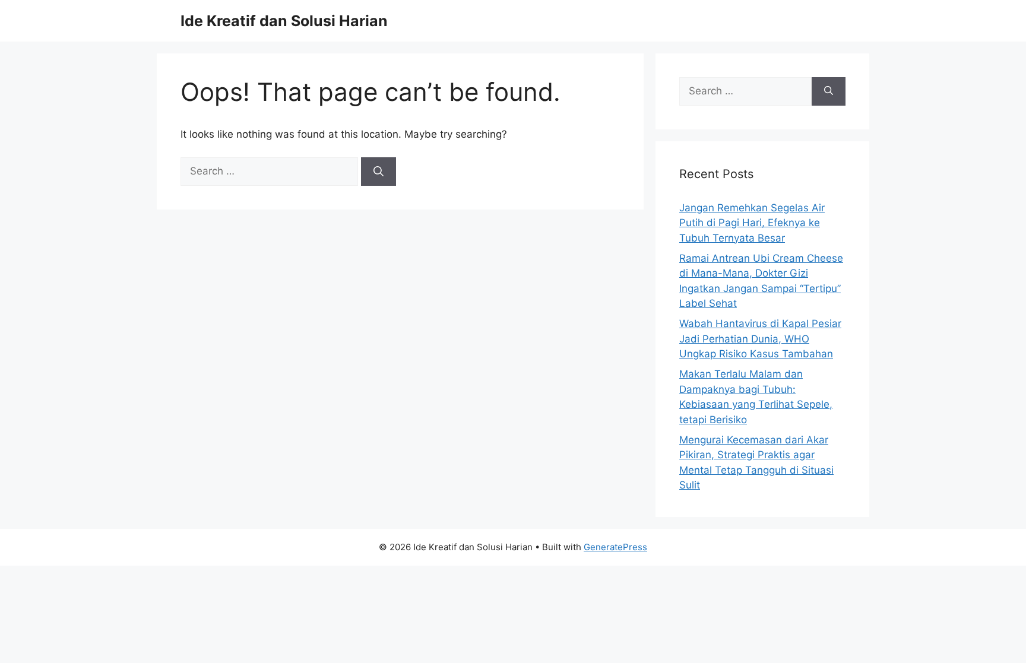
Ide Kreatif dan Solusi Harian (284, 21)
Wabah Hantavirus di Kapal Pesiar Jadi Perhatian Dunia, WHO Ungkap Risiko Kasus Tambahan (760, 339)
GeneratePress (615, 547)
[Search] (378, 171)
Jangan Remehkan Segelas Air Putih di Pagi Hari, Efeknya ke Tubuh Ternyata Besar (752, 223)
